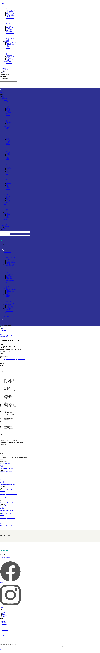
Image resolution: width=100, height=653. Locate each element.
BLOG (3, 72)
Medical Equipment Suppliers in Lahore (5, 636)
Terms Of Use (4, 625)
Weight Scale (8, 7)
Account (3, 612)
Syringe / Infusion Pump (10, 33)
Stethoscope (8, 9)
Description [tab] (4, 360)
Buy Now (6, 356)
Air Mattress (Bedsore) (10, 14)
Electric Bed (8, 53)
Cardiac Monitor (9, 31)
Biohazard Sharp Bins (9, 66)
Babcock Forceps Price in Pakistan (7, 476)
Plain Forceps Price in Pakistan (6, 525)
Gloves (7, 67)
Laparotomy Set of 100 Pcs (20, 359)
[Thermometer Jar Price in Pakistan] (6, 479)
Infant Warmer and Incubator (11, 39)
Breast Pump (8, 16)
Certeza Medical (7, 69)
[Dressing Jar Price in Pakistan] (5, 505)
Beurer (5, 71)
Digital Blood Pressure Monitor (11, 6)
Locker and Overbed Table (10, 56)
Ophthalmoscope (9, 297)
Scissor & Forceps (9, 63)
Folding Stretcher (9, 55)
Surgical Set (8, 62)
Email (1, 455)
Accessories (8, 34)
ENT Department (7, 47)
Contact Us (4, 622)
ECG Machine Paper (9, 59)
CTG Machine (8, 37)
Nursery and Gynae (6, 166)
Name (1, 453)
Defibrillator (8, 28)
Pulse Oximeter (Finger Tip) (10, 13)
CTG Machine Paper (9, 60)
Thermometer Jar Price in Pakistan (7, 484)
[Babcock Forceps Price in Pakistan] (6, 471)
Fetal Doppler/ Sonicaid (10, 38)
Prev (1, 331)
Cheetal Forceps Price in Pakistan (7, 502)
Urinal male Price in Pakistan (6, 468)
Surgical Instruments (7, 61)
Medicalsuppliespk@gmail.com (5, 557)
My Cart (3, 614)
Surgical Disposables (6, 219)
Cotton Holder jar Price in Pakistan (7, 518)
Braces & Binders (9, 45)
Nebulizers (8, 8)
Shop (3, 3)
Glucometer (8, 12)
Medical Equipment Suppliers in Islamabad (6, 632)
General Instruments (8, 218)
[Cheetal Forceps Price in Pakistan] (6, 497)
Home (3, 2)
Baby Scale (8, 35)
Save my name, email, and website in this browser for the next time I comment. (14, 457)
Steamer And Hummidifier (10, 15)
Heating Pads (8, 43)
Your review (2, 451)
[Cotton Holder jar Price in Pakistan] (6, 513)
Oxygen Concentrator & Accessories (12, 21)
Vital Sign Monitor (9, 30)
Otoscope (7, 49)
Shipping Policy (4, 623)
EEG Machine (8, 26)
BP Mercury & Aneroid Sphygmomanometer (13, 10)
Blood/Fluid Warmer (9, 27)
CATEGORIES (4, 4)
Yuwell (5, 70)
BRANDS (4, 68)
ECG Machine (8, 25)
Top (0, 649)
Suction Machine (9, 29)
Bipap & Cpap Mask (8, 134)
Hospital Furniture (7, 52)
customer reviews (3, 342)
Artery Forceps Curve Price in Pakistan (8, 494)
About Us (3, 621)
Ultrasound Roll (9, 58)
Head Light (8, 48)
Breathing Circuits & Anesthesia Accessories (13, 22)
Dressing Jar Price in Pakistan (6, 510)
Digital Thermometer (9, 11)
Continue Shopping (5, 79)
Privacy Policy (4, 624)
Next (1, 334)
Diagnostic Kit (8, 50)
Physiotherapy (6, 41)
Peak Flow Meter (8, 132)
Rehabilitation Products (10, 44)
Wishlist (3, 613)
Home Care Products (6, 100)
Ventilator (7, 32)
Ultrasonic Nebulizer (9, 19)
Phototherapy (8, 36)
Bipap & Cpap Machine (10, 18)
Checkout (3, 616)
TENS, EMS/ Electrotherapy (11, 42)
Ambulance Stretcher (9, 54)
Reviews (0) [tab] (4, 361)
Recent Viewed (4, 615)
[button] (1, 240)
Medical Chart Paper (7, 57)
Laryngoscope (8, 51)
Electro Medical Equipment (8, 24)
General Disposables (9, 65)
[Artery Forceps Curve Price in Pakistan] (7, 489)
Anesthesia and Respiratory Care (9, 17)
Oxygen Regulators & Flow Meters (12, 23)
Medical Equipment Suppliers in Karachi (5, 634)
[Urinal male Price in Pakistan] (5, 463)
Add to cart (2, 356)
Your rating (2, 444)
